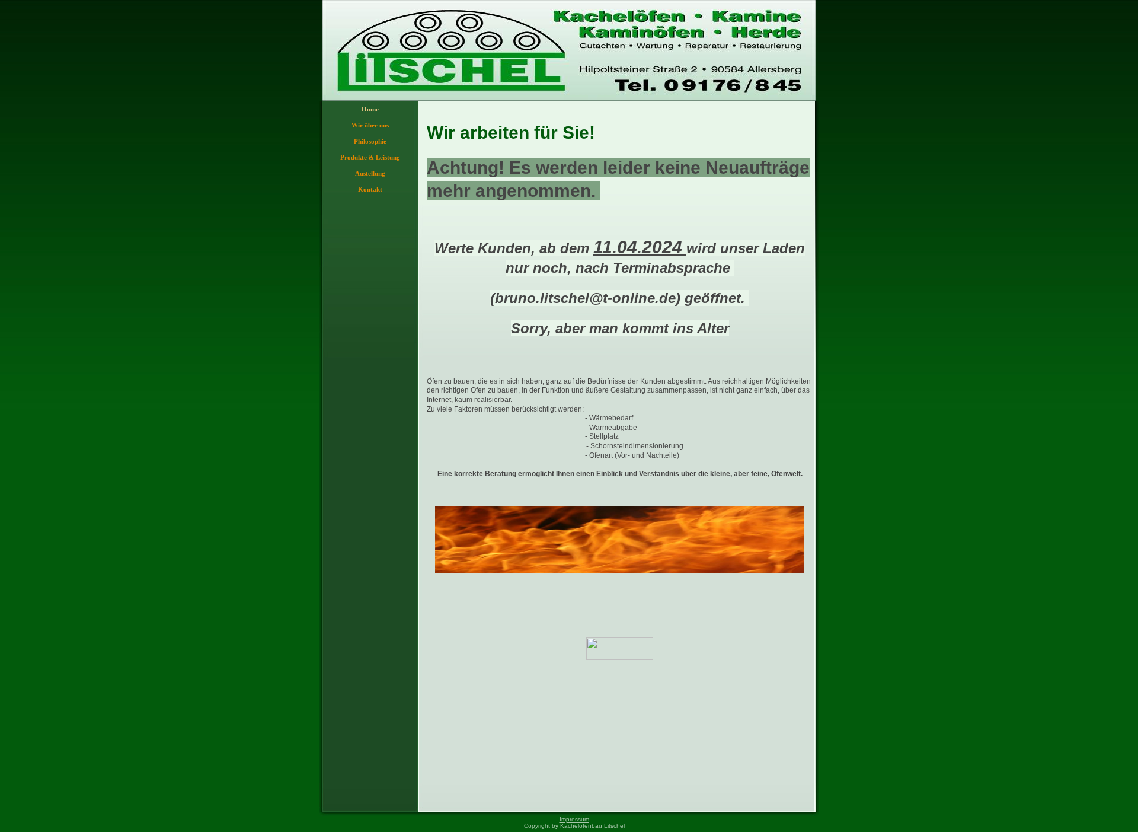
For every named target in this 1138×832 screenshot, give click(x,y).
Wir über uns (370, 125)
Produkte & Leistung (370, 157)
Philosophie (370, 141)
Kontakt (370, 189)
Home (370, 109)
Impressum (574, 819)
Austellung (370, 173)
